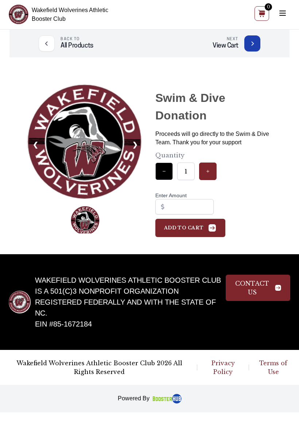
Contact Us (252, 288)
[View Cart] (252, 43)
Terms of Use (273, 367)
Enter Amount (171, 195)
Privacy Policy (223, 367)
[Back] (47, 43)
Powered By (134, 398)
